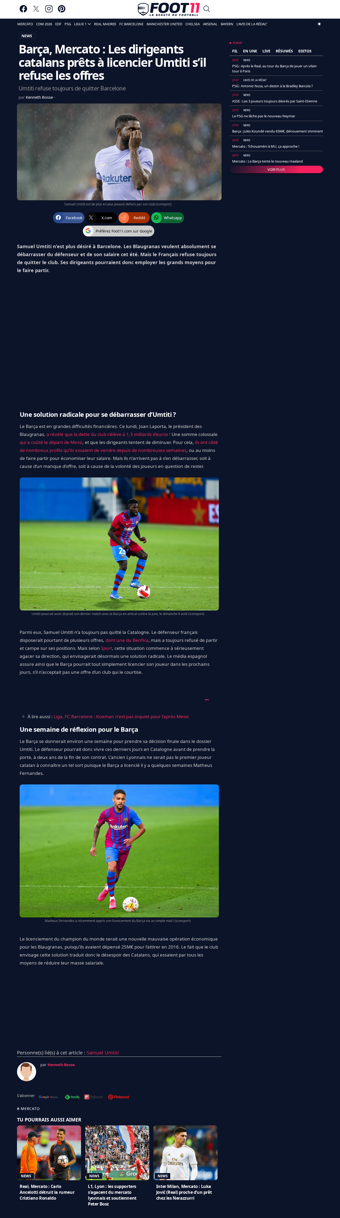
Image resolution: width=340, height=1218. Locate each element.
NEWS (27, 35)
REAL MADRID (105, 24)
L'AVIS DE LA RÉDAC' (251, 24)
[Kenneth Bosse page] (26, 1071)
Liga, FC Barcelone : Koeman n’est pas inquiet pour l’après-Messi (121, 716)
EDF (58, 24)
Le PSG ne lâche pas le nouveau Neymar (263, 116)
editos (305, 50)
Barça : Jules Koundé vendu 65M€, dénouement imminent (277, 131)
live (266, 50)
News (26, 1176)
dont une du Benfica (126, 640)
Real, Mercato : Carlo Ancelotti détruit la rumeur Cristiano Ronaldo (47, 1192)
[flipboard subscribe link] (93, 1097)
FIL (235, 50)
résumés (284, 50)
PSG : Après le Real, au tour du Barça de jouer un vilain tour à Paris (274, 68)
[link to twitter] (36, 11)
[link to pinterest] (61, 11)
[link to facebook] (23, 11)
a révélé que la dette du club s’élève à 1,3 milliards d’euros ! (108, 434)
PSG (68, 24)
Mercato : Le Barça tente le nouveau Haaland (267, 161)
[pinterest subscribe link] (118, 1097)
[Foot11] (169, 9)
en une (250, 50)
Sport (106, 648)
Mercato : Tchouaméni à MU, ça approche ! (265, 146)
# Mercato (28, 1108)
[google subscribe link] (48, 1097)
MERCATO (25, 24)
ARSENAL (210, 24)
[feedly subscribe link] (72, 1097)
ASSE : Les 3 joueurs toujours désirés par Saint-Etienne (274, 101)
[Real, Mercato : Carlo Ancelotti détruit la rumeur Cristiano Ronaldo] (49, 1152)
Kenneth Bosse (40, 97)
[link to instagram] (49, 11)
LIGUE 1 (80, 24)
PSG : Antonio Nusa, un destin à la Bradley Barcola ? (272, 86)
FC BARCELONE (131, 24)
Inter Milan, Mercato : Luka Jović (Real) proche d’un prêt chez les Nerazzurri (184, 1192)
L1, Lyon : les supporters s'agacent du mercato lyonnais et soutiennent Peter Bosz (112, 1195)
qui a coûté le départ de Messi (51, 442)
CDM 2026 (44, 24)
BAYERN (227, 24)
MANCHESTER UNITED (164, 24)
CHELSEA (192, 24)
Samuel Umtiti (103, 1052)
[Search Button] (206, 9)
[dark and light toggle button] (319, 24)
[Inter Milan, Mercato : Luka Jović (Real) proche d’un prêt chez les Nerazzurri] (186, 1152)
